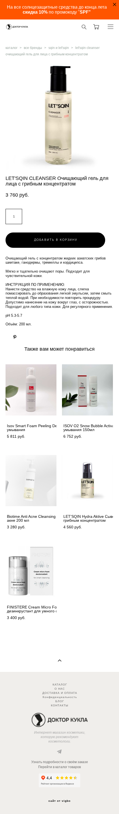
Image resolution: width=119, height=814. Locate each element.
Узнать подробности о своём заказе (59, 762)
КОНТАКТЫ (59, 705)
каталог (11, 48)
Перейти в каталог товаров (59, 767)
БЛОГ (59, 701)
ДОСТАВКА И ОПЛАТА (59, 692)
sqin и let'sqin (58, 48)
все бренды (33, 48)
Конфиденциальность (60, 697)
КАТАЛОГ (60, 684)
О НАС (60, 688)
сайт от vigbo (59, 801)
